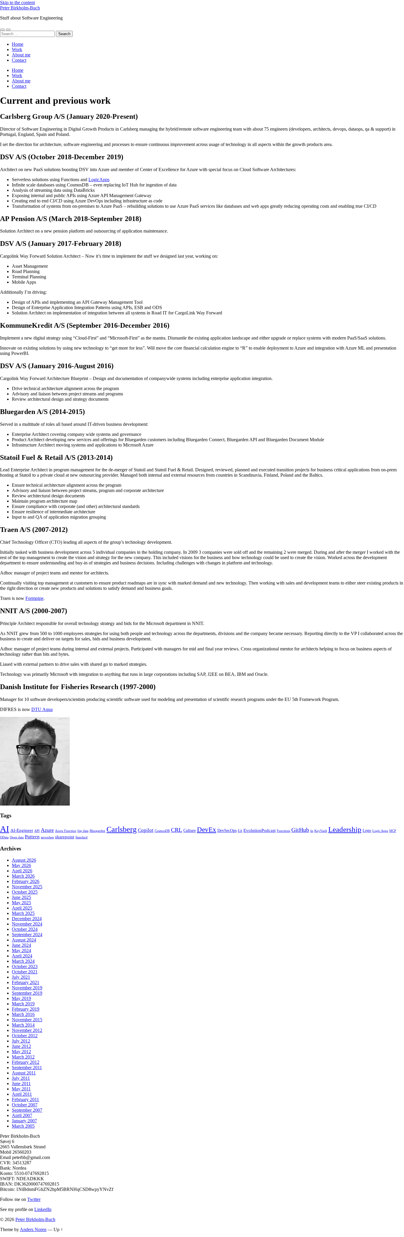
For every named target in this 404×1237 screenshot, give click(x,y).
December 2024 (27, 918)
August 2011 (24, 1072)
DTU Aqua (42, 709)
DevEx (206, 829)
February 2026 (25, 881)
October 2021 (25, 971)
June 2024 (21, 945)
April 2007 (22, 1115)
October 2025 (25, 892)
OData (4, 837)
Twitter (34, 1199)
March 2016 (23, 1014)
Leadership (344, 829)
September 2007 (27, 1110)
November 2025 (27, 886)
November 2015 (27, 1019)
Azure (47, 830)
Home (17, 44)
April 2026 (22, 870)
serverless (47, 837)
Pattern (32, 837)
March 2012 (23, 1056)
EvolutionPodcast (259, 830)
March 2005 (23, 1126)
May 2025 (21, 902)
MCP (392, 830)
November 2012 (27, 1030)
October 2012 (25, 1035)
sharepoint (64, 836)
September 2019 (27, 993)
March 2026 (23, 876)
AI (4, 829)
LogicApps (98, 179)
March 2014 (23, 1024)
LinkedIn (42, 1209)
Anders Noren (33, 1229)
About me (21, 54)
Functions (283, 830)
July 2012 (21, 1040)
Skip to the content (17, 2)
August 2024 (24, 939)
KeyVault (320, 830)
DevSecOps (227, 830)
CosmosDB (162, 830)
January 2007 (24, 1120)
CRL (176, 830)
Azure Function (65, 830)
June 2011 (21, 1083)
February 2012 (25, 1062)
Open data (17, 837)
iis (311, 830)
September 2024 (27, 934)
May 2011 (21, 1088)
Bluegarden (97, 830)
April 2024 (22, 955)
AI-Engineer (21, 830)
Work (17, 49)
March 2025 (23, 913)
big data (82, 830)
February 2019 (25, 1009)
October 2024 (25, 929)
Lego (367, 830)
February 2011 (25, 1099)
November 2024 (27, 923)
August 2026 (24, 860)
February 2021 (25, 982)
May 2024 (21, 950)
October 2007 (25, 1104)
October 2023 (25, 966)
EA (240, 830)
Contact (19, 60)
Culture (189, 830)
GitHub (300, 830)
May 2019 (21, 998)
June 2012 (21, 1046)
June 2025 (21, 897)
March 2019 (23, 1003)
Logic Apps (380, 830)
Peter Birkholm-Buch (20, 7)
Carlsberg (121, 829)
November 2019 (27, 987)
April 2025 (22, 907)
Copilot (145, 830)
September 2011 (27, 1067)
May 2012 (21, 1051)
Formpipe (34, 598)
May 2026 (21, 865)
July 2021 (21, 977)
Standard (81, 837)
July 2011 (21, 1078)
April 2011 (22, 1094)
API (37, 830)
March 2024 (23, 961)
